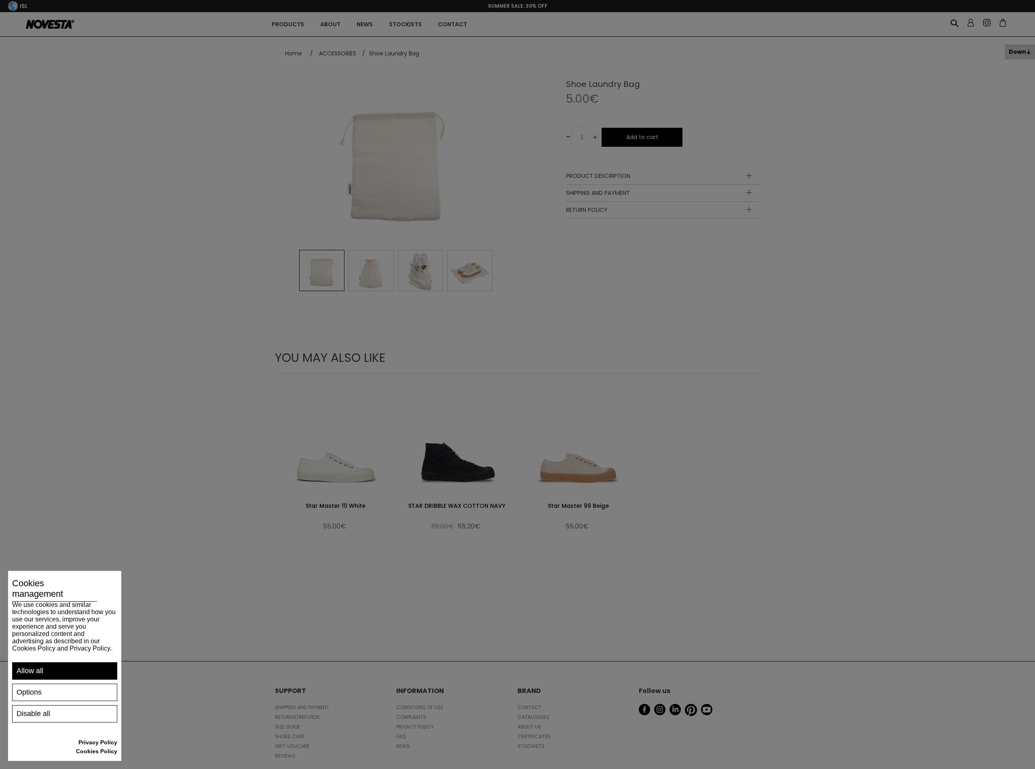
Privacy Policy (97, 742)
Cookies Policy (96, 751)
